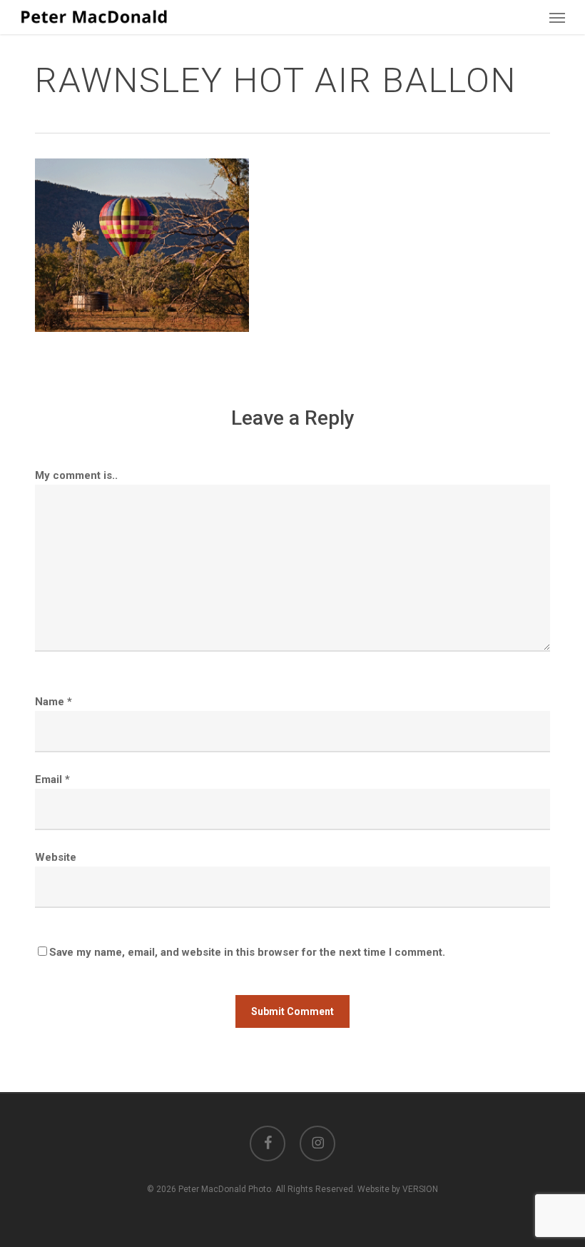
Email (52, 779)
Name (53, 701)
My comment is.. (76, 475)
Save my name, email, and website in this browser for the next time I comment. (247, 952)
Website (55, 857)
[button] (557, 17)
